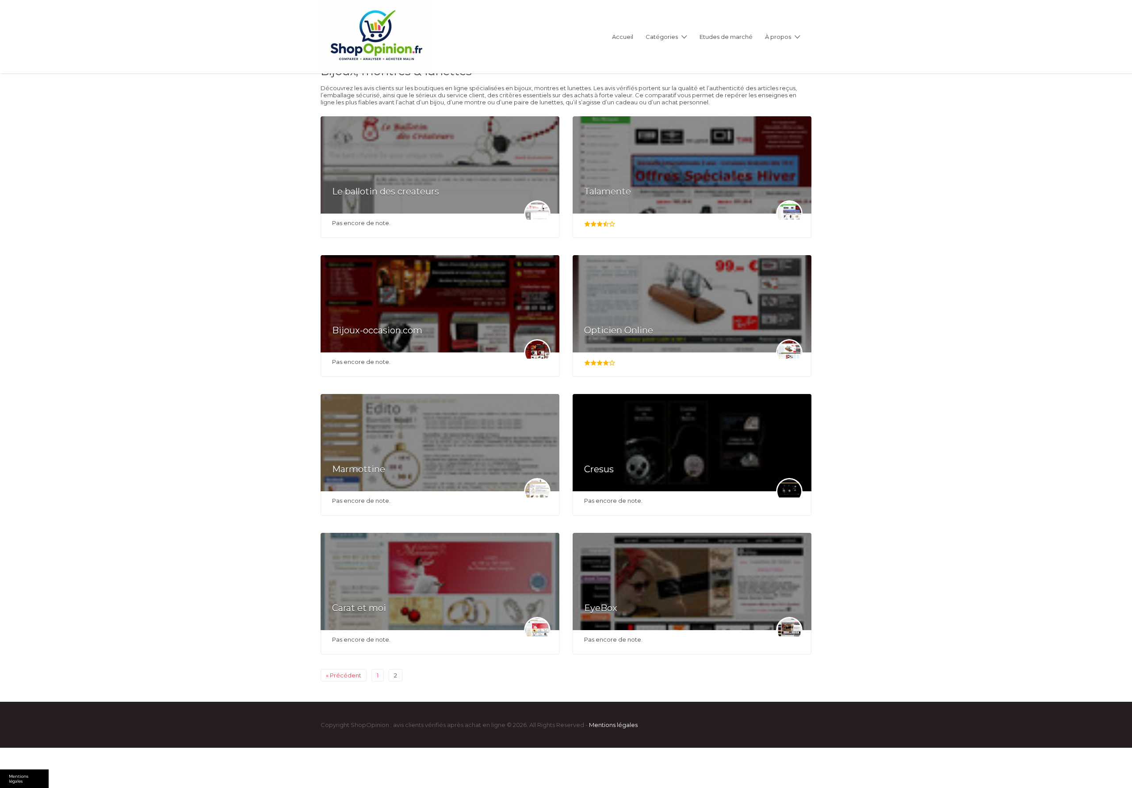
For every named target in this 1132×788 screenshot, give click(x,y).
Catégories (662, 36)
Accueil (622, 36)
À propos (778, 36)
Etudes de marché (726, 36)
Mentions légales (613, 724)
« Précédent (343, 675)
